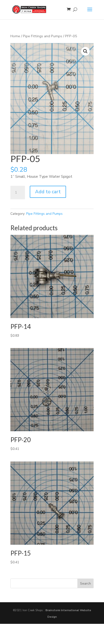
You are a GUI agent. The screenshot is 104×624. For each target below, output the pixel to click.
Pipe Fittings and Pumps (42, 36)
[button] (85, 51)
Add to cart (48, 191)
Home (15, 36)
